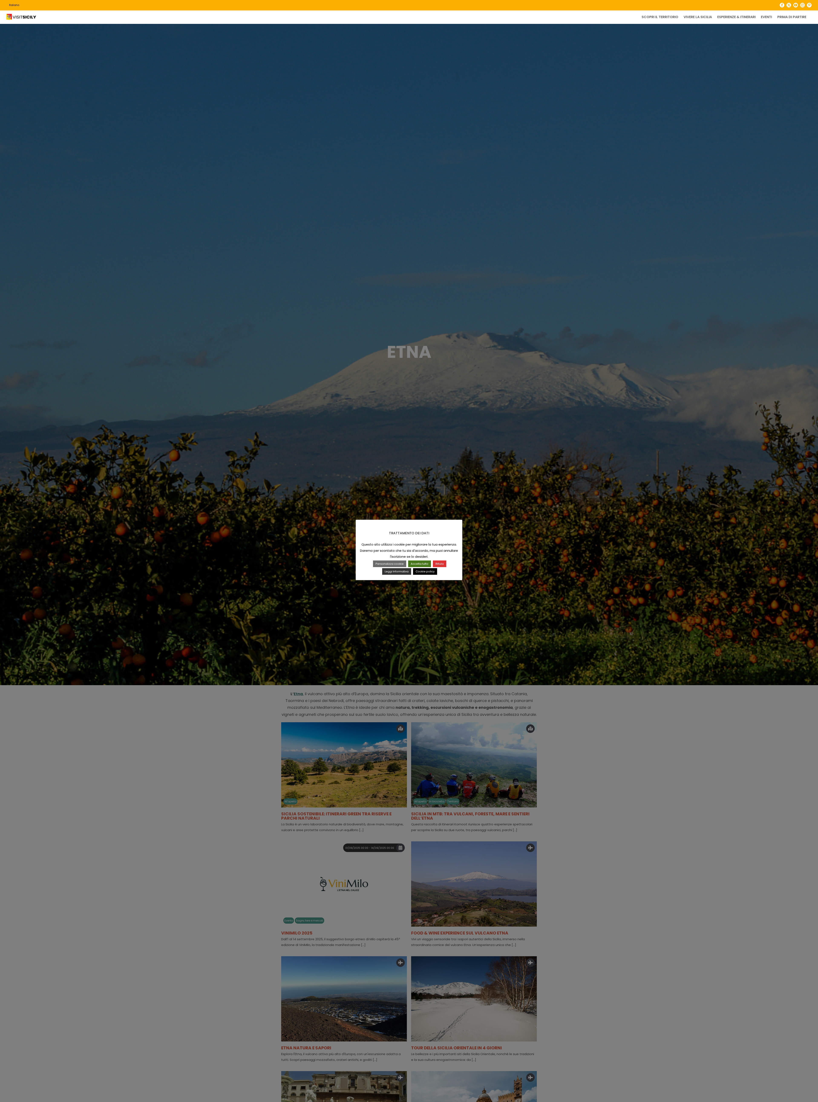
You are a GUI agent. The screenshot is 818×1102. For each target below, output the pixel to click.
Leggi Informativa (397, 571)
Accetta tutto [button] (419, 564)
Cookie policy (425, 571)
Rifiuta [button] (439, 564)
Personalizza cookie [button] (390, 564)
